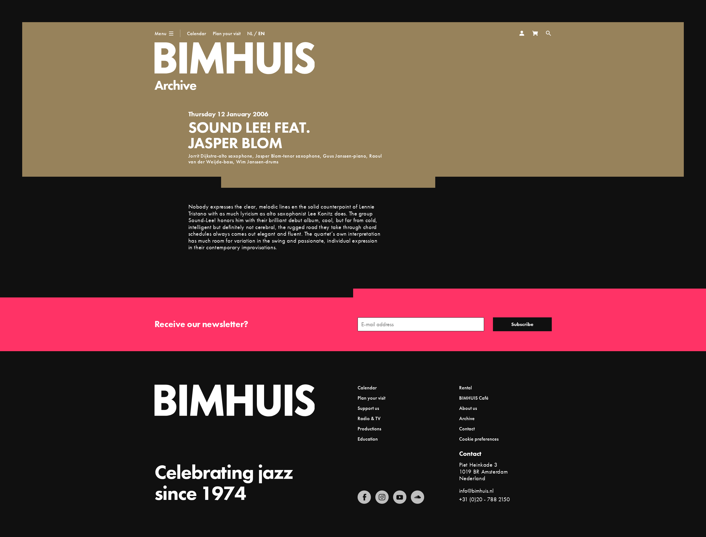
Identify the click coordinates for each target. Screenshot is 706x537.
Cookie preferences (478, 438)
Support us (368, 408)
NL (250, 33)
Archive (175, 85)
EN (261, 33)
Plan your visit (227, 33)
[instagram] (382, 497)
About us (468, 408)
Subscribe (522, 324)
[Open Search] (548, 33)
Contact (467, 428)
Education (368, 439)
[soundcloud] (417, 497)
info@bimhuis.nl (476, 490)
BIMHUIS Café (474, 398)
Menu (161, 33)
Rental (465, 387)
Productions (369, 428)
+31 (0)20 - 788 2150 (484, 499)
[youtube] (399, 497)
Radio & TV (369, 418)
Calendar (196, 33)
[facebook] (364, 497)
